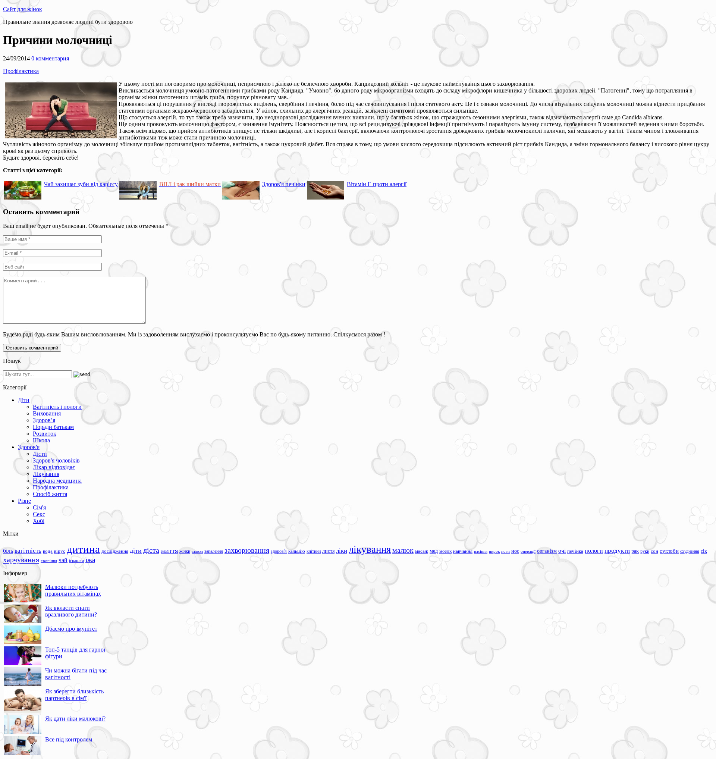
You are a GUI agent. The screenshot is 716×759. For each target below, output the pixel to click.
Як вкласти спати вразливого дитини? (71, 611)
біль (8, 551)
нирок (494, 551)
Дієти (40, 454)
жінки (184, 551)
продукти (617, 550)
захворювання (246, 550)
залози (197, 551)
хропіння (49, 560)
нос (515, 551)
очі (562, 551)
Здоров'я (29, 447)
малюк (403, 550)
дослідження (114, 551)
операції (528, 551)
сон (654, 551)
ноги (505, 551)
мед (434, 551)
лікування (370, 549)
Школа (41, 440)
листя (328, 551)
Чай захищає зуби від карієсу (81, 184)
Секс (39, 514)
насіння (480, 551)
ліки (341, 550)
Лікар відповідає (54, 467)
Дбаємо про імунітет (71, 628)
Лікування (46, 474)
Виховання (47, 413)
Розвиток (44, 433)
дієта (151, 550)
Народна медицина (57, 480)
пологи (594, 551)
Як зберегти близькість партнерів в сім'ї (74, 694)
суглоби (669, 551)
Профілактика (21, 71)
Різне (24, 501)
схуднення (689, 551)
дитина (83, 549)
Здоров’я (44, 420)
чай (63, 560)
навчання (462, 551)
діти (136, 550)
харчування (21, 559)
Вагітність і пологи (57, 407)
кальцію (296, 551)
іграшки (76, 560)
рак (635, 551)
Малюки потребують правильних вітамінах (73, 590)
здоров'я (279, 551)
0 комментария (50, 58)
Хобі (38, 521)
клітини (314, 551)
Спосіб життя (50, 494)
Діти (23, 400)
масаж (421, 551)
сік (704, 551)
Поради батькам (53, 427)
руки (644, 551)
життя (169, 550)
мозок (445, 551)
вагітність (28, 550)
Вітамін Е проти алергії (376, 184)
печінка (575, 551)
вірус (59, 551)
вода (48, 551)
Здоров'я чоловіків (56, 460)
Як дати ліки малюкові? (75, 718)
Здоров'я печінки (283, 184)
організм (547, 551)
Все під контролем (68, 739)
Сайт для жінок (22, 9)
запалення (213, 551)
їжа (90, 560)
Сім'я (39, 507)
